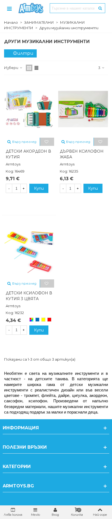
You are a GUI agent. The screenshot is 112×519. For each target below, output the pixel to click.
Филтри (23, 53)
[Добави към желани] (47, 142)
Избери (11, 67)
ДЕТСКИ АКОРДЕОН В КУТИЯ (28, 154)
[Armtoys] (30, 8)
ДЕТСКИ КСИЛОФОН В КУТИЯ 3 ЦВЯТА (29, 296)
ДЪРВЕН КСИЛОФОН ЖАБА (82, 154)
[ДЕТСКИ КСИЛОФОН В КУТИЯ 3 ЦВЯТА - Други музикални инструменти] (29, 250)
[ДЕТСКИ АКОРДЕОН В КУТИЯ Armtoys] (29, 109)
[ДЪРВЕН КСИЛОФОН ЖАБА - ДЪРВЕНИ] (83, 109)
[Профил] (9, 8)
